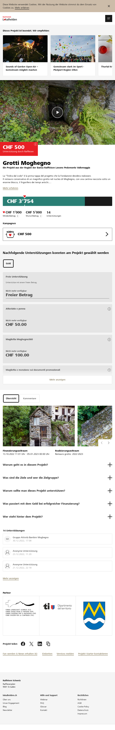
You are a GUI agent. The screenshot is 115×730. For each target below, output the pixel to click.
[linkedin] (40, 644)
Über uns (7, 699)
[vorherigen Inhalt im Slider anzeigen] (108, 442)
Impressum (82, 714)
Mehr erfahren (22, 7)
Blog (5, 706)
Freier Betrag (19, 294)
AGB (79, 703)
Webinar (44, 699)
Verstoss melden (65, 653)
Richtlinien (82, 699)
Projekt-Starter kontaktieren (93, 653)
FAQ (42, 703)
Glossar (43, 706)
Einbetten (47, 653)
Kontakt (43, 710)
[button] (108, 18)
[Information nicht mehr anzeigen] (109, 6)
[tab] (8, 263)
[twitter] (31, 644)
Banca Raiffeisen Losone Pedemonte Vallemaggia (63, 167)
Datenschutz (83, 710)
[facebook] (23, 644)
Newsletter (7, 710)
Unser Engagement (11, 703)
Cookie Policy (83, 706)
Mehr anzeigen (57, 379)
